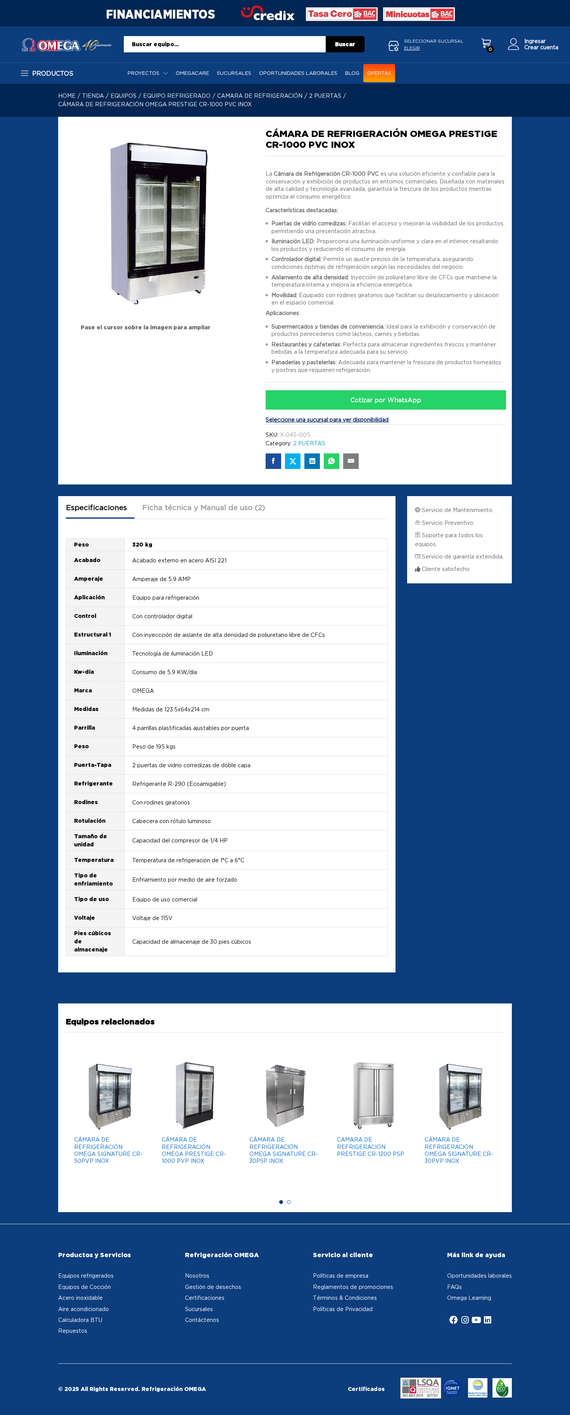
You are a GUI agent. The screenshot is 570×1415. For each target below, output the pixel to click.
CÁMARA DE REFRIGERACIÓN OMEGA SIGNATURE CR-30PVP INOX (459, 1150)
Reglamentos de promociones (353, 1287)
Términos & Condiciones (345, 1298)
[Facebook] (453, 1320)
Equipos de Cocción (84, 1287)
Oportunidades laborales (298, 73)
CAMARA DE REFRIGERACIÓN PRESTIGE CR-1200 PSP (370, 1146)
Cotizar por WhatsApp (386, 399)
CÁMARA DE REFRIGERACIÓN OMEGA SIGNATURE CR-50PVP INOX (108, 1150)
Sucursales (234, 73)
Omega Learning (469, 1298)
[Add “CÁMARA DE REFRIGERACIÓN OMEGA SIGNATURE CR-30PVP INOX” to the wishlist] (458, 1123)
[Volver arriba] (559, 1400)
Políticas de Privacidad (343, 1309)
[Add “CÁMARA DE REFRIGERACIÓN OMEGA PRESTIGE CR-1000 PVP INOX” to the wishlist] (195, 1123)
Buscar (345, 44)
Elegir (412, 48)
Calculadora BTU (80, 1320)
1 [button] (281, 1202)
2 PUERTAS (309, 443)
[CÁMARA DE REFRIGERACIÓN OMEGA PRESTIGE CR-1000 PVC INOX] (273, 461)
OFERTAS (379, 73)
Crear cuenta (541, 47)
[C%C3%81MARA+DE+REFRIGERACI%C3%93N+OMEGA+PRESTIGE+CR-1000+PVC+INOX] (293, 461)
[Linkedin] (487, 1320)
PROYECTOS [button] (143, 73)
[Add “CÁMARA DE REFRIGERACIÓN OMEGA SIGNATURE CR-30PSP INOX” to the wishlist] (283, 1123)
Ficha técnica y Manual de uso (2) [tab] (203, 507)
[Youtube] (476, 1320)
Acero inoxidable (80, 1298)
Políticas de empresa (340, 1275)
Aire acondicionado (83, 1309)
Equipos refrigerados (86, 1275)
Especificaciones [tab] (96, 507)
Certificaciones (205, 1298)
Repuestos (72, 1331)
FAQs (454, 1287)
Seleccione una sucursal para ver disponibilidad (327, 419)
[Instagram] (465, 1320)
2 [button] (289, 1202)
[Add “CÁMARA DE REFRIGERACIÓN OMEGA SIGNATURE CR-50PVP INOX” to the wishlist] (107, 1123)
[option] (110, 1123)
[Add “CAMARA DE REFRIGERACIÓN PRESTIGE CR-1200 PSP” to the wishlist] (370, 1123)
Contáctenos (202, 1320)
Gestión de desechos (213, 1287)
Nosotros (197, 1275)
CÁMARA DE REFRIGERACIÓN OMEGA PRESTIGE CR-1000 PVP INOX (194, 1150)
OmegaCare (192, 73)
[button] (125, 1123)
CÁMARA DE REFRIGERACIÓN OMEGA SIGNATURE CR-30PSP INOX (283, 1150)
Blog (352, 73)
